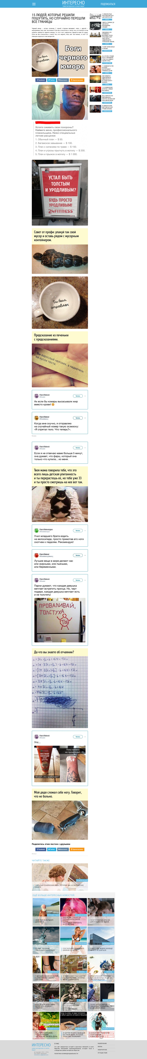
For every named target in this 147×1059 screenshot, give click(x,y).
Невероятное (102, 1049)
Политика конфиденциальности (66, 1053)
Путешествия (102, 1052)
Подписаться (108, 4)
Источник (34, 854)
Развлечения (102, 1043)
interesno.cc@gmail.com (41, 1055)
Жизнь (100, 1046)
